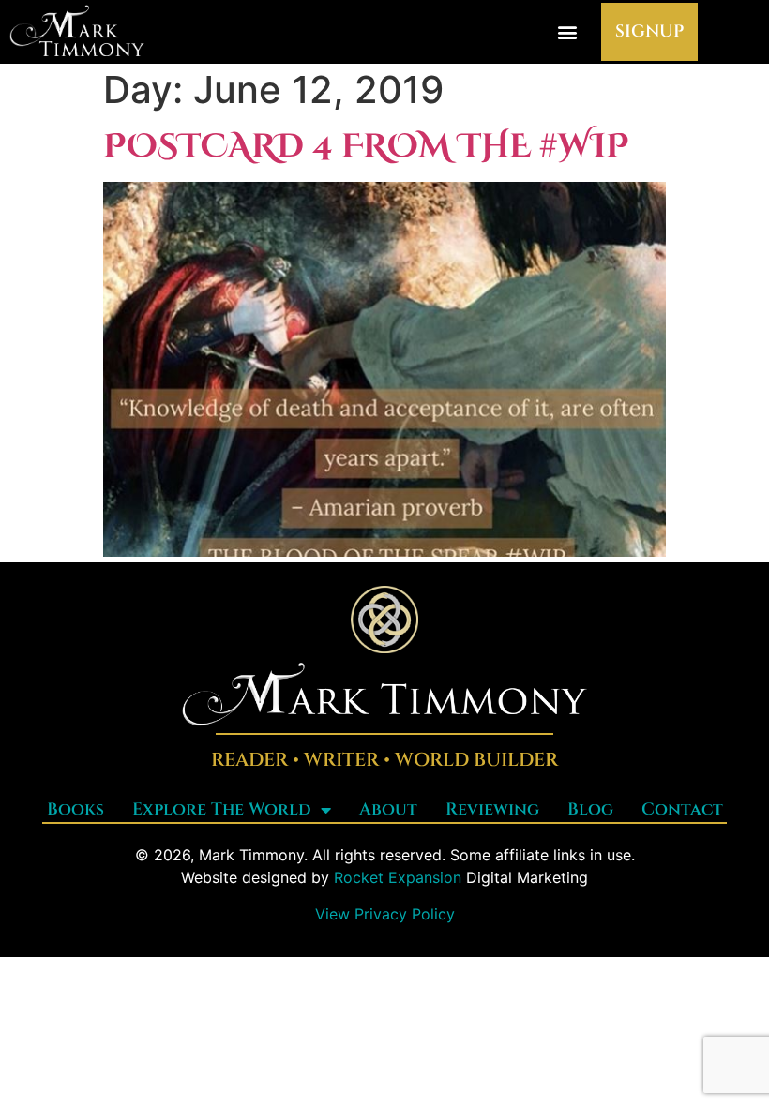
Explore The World (221, 809)
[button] (566, 32)
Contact (682, 809)
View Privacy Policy (385, 913)
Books (75, 809)
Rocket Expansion (397, 877)
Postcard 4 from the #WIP (366, 147)
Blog (590, 809)
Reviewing (492, 809)
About (388, 809)
